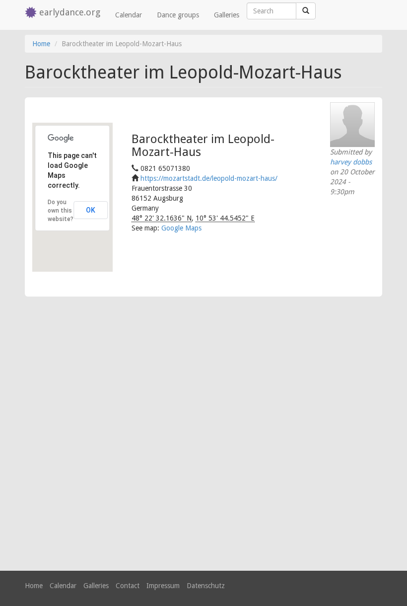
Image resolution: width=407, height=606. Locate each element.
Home (41, 44)
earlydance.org (69, 12)
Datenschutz (206, 586)
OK (90, 210)
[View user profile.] (352, 124)
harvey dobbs (351, 162)
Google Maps (181, 228)
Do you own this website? (60, 211)
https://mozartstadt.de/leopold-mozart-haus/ (208, 178)
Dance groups (178, 15)
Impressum (163, 586)
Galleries (226, 15)
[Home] (32, 13)
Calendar (128, 15)
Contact (127, 586)
